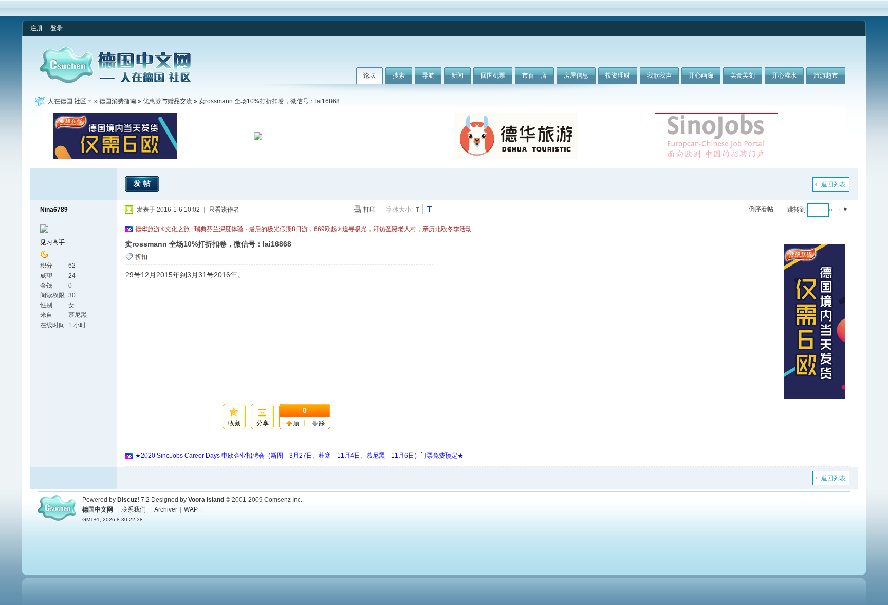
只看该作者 (224, 209)
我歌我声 (659, 75)
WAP (191, 509)
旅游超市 (825, 75)
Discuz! (128, 499)
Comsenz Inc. (283, 499)
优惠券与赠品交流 (167, 101)
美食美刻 (742, 75)
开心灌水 (784, 75)
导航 (428, 75)
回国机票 (492, 75)
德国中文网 (97, 509)
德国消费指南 (117, 101)
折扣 (141, 256)
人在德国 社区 (67, 101)
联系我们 (133, 509)
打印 (369, 209)
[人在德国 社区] (115, 81)
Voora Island (206, 499)
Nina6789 (54, 209)
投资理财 (617, 75)
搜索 (399, 75)
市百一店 (534, 75)
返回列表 (833, 184)
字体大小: (399, 209)
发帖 (143, 183)
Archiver (165, 509)
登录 (56, 28)
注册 (36, 28)
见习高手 (52, 242)
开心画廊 (701, 75)
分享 (262, 423)
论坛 (369, 75)
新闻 (457, 75)
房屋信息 (576, 75)
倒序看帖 (761, 209)
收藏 (234, 423)
